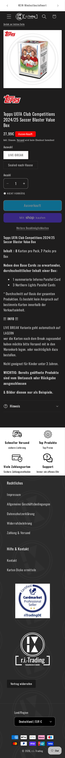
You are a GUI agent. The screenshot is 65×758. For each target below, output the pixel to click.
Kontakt (12, 560)
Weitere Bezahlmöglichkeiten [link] (32, 228)
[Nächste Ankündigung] (58, 6)
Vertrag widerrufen (21, 684)
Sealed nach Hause (23, 165)
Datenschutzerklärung (21, 513)
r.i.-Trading (37, 751)
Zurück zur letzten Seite (14, 24)
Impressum (14, 494)
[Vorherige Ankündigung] (7, 6)
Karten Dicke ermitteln (21, 569)
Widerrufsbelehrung (19, 523)
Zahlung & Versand (18, 532)
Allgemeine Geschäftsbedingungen (28, 504)
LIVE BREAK (18, 155)
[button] (9, 16)
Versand (20, 140)
